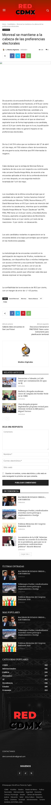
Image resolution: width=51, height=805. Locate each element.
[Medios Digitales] (3, 49)
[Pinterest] (23, 55)
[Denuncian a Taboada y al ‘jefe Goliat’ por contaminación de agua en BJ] (9, 382)
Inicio (4, 24)
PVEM (5, 302)
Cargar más (25, 554)
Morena (23, 298)
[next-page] (7, 418)
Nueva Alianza (33, 298)
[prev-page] (3, 418)
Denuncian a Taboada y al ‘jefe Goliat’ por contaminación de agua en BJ (32, 380)
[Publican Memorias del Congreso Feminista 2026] (9, 528)
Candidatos (11, 24)
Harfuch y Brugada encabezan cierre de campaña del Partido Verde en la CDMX (33, 393)
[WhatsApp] (28, 55)
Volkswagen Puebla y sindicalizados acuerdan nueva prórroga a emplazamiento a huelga (33, 513)
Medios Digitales (13, 50)
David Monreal (14, 298)
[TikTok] (25, 773)
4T (4, 399)
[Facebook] (12, 55)
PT (41, 298)
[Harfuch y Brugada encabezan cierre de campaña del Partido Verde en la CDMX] (9, 395)
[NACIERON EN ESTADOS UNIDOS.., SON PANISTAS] (9, 501)
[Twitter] (17, 55)
